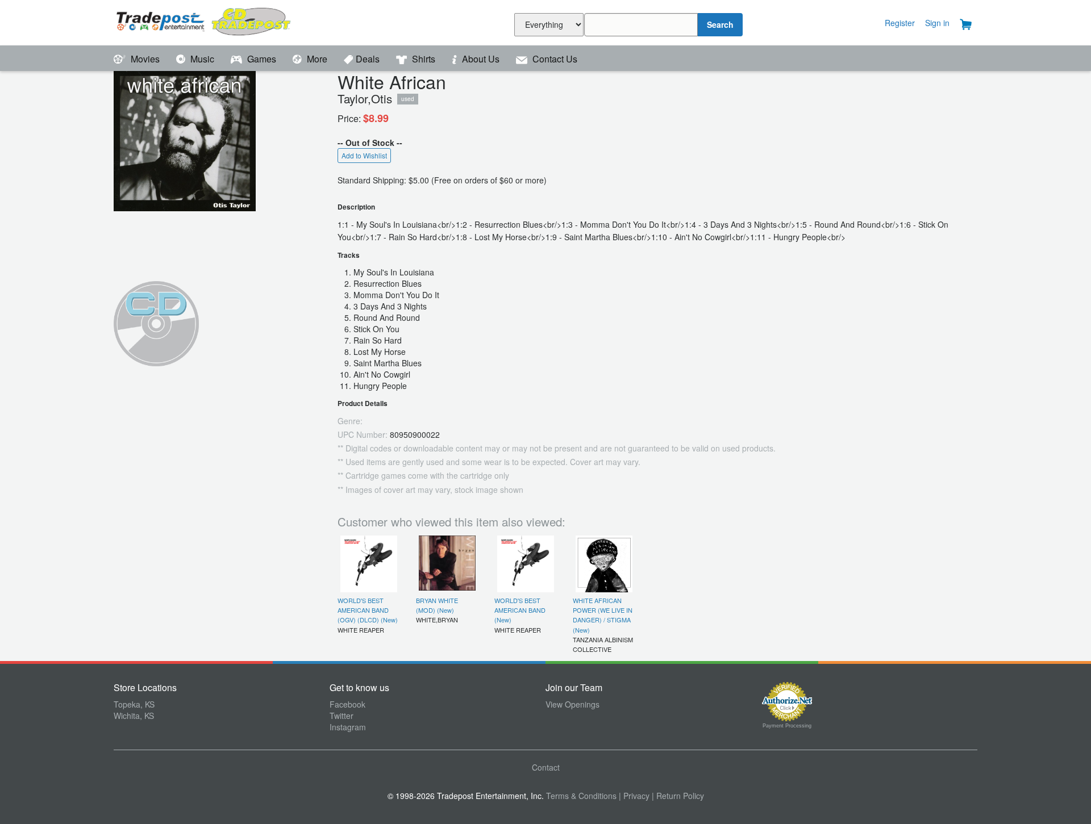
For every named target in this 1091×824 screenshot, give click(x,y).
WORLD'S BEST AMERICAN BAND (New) (520, 610)
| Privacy (634, 795)
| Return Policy (678, 795)
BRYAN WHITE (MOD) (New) (437, 605)
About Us (481, 58)
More (317, 58)
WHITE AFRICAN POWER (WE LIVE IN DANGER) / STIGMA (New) (602, 615)
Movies (145, 58)
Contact (546, 767)
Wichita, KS (134, 715)
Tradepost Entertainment (222, 21)
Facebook (347, 704)
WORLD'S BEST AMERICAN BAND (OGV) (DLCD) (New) (368, 610)
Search (720, 24)
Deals (369, 58)
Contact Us (553, 58)
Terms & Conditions (581, 795)
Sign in (937, 22)
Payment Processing (787, 726)
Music (202, 58)
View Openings (572, 704)
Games (261, 58)
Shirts (424, 58)
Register (900, 22)
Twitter (341, 715)
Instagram (348, 727)
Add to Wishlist (364, 155)
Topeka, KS (134, 704)
